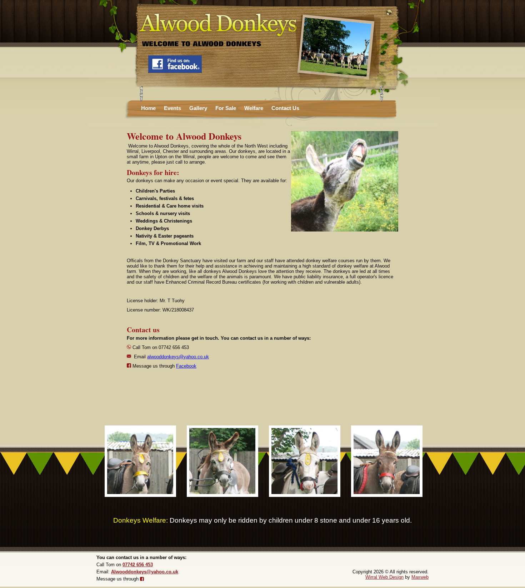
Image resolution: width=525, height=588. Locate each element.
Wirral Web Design (384, 577)
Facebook (186, 366)
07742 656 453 (137, 564)
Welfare (253, 108)
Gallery (198, 108)
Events (172, 108)
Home (148, 108)
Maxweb (420, 577)
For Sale (225, 108)
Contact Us (285, 108)
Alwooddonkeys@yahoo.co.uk (144, 571)
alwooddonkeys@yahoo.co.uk (178, 356)
